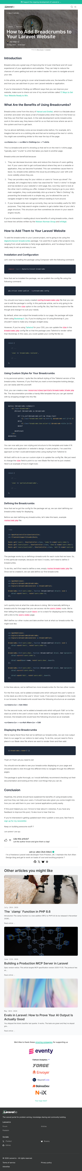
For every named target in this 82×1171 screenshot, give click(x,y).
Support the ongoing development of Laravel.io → (42, 2)
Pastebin (6, 1130)
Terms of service (9, 1163)
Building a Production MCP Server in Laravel (36, 963)
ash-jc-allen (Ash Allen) (40, 852)
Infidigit (63, 222)
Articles (44, 1126)
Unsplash (47, 49)
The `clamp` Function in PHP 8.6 (27, 911)
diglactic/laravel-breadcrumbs (17, 241)
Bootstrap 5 (19, 318)
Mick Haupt (40, 49)
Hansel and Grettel (45, 112)
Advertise (6, 1167)
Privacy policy (46, 1163)
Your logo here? (41, 1101)
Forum (5, 1126)
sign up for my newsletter (15, 821)
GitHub (8, 1145)
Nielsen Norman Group (46, 222)
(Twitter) (8, 1141)
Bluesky (46, 1141)
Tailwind (29, 327)
